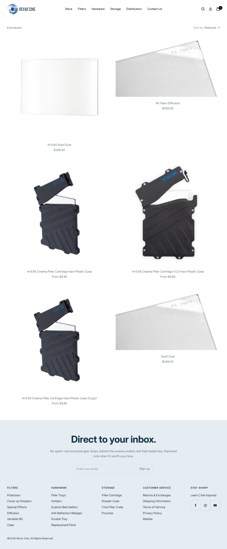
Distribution (134, 9)
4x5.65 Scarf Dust (59, 145)
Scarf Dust (168, 356)
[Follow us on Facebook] (195, 505)
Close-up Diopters (19, 501)
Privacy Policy (152, 513)
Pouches (107, 513)
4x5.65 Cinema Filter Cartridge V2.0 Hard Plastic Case (168, 271)
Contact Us (154, 9)
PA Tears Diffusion (168, 103)
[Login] (210, 9)
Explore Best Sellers (64, 507)
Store (68, 9)
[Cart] (218, 9)
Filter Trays (58, 495)
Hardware (98, 9)
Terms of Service (154, 507)
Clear (10, 525)
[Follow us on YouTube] (215, 505)
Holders (56, 501)
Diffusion (13, 513)
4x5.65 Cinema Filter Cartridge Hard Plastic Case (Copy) (59, 398)
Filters (82, 9)
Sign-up (144, 468)
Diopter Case (110, 501)
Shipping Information (157, 501)
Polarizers (13, 495)
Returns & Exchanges (157, 495)
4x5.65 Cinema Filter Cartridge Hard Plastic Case (59, 271)
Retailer (148, 519)
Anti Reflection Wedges (66, 513)
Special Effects (17, 507)
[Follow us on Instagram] (205, 505)
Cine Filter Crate (112, 507)
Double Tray (59, 519)
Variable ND (15, 519)
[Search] (203, 9)
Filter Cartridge (112, 495)
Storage (115, 9)
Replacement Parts (63, 525)
